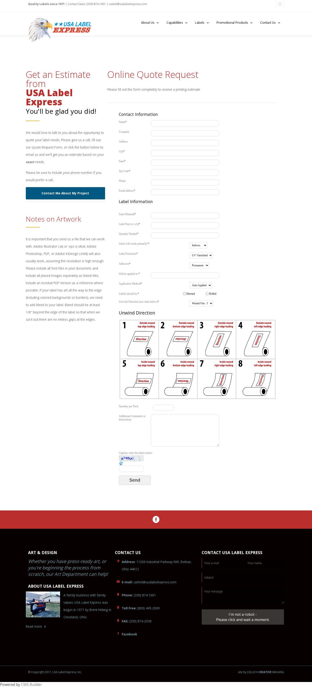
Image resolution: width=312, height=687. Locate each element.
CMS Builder (31, 684)
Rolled (212, 293)
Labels (199, 22)
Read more (34, 626)
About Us (147, 22)
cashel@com (149, 582)
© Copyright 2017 (39, 672)
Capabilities (175, 22)
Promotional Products (232, 22)
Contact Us (268, 22)
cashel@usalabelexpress (128, 4)
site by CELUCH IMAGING (261, 672)
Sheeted (190, 293)
